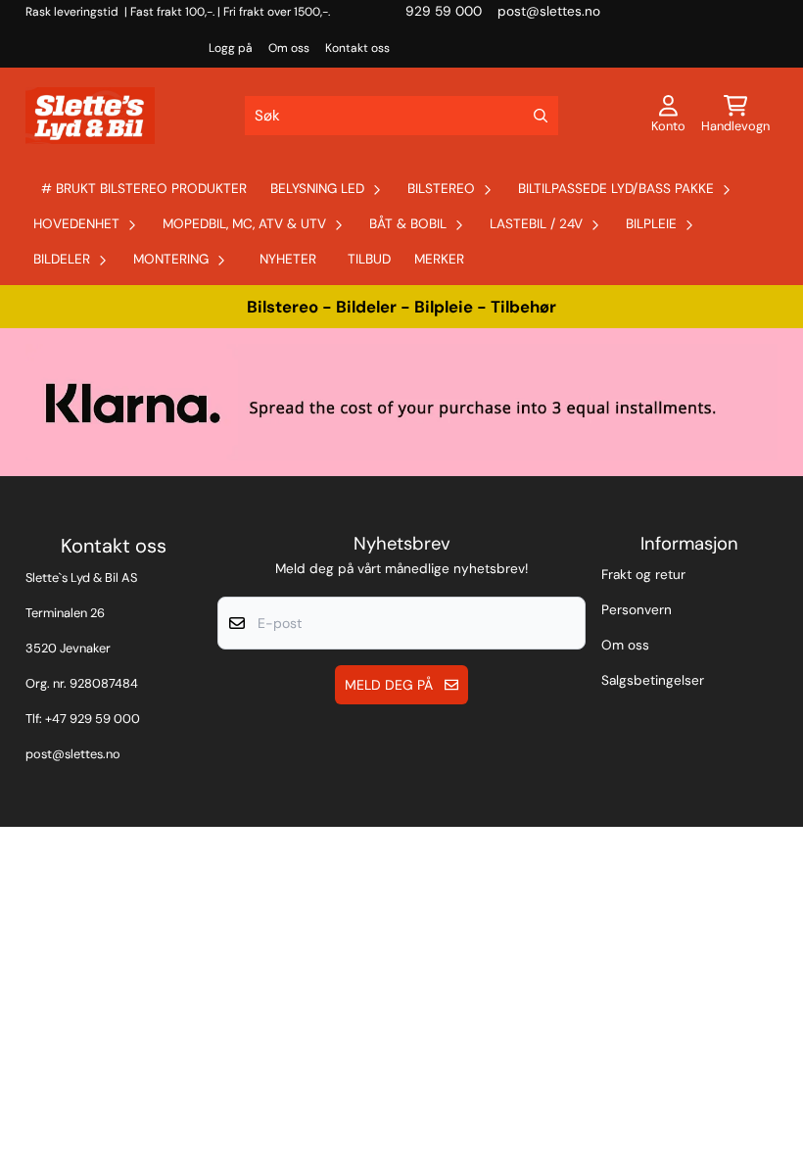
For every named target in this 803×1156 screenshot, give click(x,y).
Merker (439, 259)
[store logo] (90, 115)
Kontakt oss (357, 48)
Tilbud (369, 259)
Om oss (288, 48)
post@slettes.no (72, 754)
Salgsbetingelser (652, 680)
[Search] (540, 115)
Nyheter (288, 259)
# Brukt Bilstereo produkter (144, 188)
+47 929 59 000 (92, 718)
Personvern (636, 610)
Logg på (231, 48)
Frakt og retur (643, 574)
